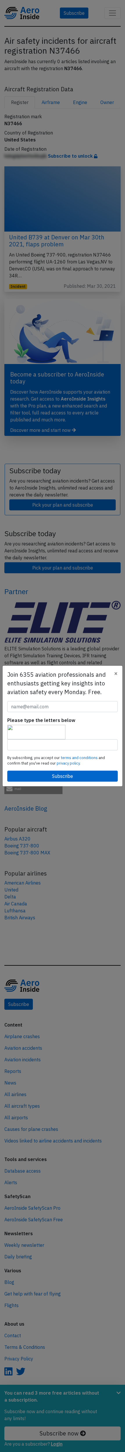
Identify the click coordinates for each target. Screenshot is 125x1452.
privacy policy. (69, 763)
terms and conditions (80, 757)
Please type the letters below (41, 720)
